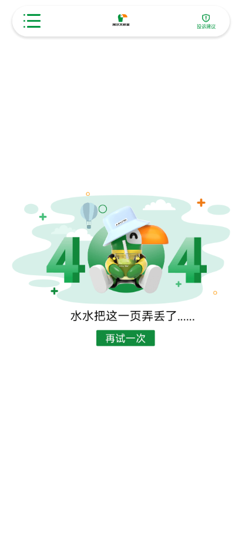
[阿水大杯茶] (121, 21)
